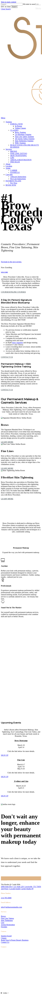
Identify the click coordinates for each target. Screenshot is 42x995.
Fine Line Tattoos (7, 918)
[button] (6, 9)
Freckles (4, 927)
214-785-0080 (6, 898)
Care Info (11, 980)
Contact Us (5, 942)
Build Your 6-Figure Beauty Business (14, 940)
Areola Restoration (8, 925)
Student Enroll (6, 936)
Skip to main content (8, 2)
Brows (3, 916)
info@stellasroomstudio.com (11, 907)
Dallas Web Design (19, 958)
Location (11, 973)
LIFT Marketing (35, 958)
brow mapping (17, 343)
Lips (2, 923)
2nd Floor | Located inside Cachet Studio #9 (17, 889)
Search (14, 7)
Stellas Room (6, 958)
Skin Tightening (7, 920)
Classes (3, 938)
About (9, 969)
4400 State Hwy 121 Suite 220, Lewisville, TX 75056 (21, 887)
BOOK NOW (12, 987)
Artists (10, 976)
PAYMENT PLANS (16, 983)
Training (11, 962)
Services (10, 966)
